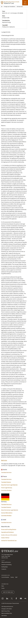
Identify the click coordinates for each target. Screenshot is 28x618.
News (2, 586)
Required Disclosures (7, 606)
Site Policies (4, 615)
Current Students (5, 577)
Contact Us (3, 569)
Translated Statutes (6, 482)
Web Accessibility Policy (6, 613)
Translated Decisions (6, 472)
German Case (20, 6)
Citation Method (5, 538)
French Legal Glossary (6, 488)
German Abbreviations (6, 513)
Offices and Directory (6, 562)
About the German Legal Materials (9, 510)
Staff (16, 577)
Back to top (4, 460)
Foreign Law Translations (9, 6)
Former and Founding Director (8, 529)
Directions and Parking (6, 564)
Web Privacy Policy (5, 611)
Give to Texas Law (8, 592)
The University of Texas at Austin (12, 603)
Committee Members (6, 490)
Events (2, 588)
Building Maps (4, 567)
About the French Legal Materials (9, 485)
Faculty (12, 577)
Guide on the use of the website (9, 535)
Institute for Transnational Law (8, 540)
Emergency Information (6, 608)
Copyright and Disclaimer (7, 532)
